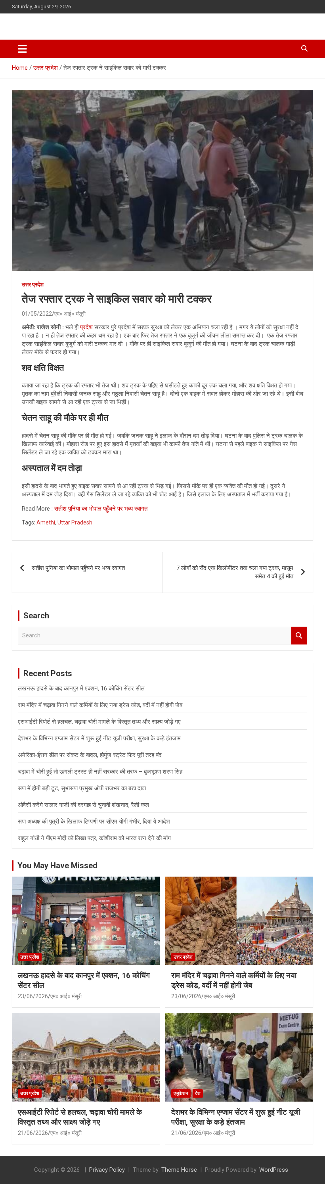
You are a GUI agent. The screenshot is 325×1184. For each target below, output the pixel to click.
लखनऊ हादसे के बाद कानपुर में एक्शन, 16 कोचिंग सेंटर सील (81, 688)
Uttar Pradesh (74, 522)
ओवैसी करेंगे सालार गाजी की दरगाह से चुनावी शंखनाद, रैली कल (83, 804)
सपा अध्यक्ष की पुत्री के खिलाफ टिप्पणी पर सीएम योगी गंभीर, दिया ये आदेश (94, 821)
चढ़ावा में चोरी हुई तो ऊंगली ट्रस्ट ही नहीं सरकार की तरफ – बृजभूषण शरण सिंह (100, 771)
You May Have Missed (57, 865)
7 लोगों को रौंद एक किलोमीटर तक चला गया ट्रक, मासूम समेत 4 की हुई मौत (234, 572)
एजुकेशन (181, 1093)
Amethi (45, 522)
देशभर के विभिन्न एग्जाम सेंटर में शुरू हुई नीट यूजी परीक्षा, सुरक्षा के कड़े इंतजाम (99, 738)
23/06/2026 (33, 996)
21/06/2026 (33, 1133)
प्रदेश (86, 327)
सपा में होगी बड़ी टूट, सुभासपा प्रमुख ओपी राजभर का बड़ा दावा (82, 788)
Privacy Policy (107, 1169)
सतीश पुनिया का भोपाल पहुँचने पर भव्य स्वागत (100, 508)
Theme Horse (179, 1169)
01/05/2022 (37, 314)
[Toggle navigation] (22, 49)
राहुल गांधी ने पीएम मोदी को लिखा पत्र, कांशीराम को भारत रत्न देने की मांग (94, 838)
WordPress (273, 1169)
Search (299, 635)
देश (198, 1093)
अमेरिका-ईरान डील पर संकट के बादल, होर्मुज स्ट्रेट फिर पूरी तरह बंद (90, 755)
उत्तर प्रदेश (33, 284)
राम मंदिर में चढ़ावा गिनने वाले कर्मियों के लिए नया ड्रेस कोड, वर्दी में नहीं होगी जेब (100, 705)
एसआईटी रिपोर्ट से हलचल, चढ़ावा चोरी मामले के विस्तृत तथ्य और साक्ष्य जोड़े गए (99, 721)
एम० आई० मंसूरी (70, 314)
